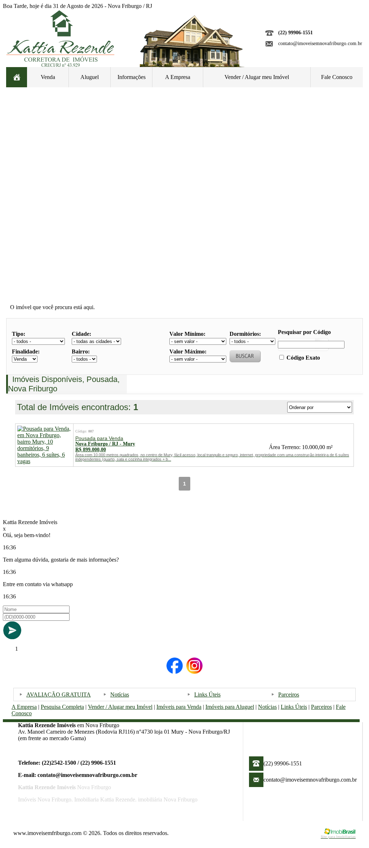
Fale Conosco (336, 77)
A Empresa (177, 77)
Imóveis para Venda (178, 707)
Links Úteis (207, 694)
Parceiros (288, 694)
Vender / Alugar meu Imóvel (256, 77)
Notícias (119, 694)
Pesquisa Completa (62, 707)
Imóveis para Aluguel (229, 707)
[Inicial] (60, 65)
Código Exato (303, 358)
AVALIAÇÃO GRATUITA (58, 694)
